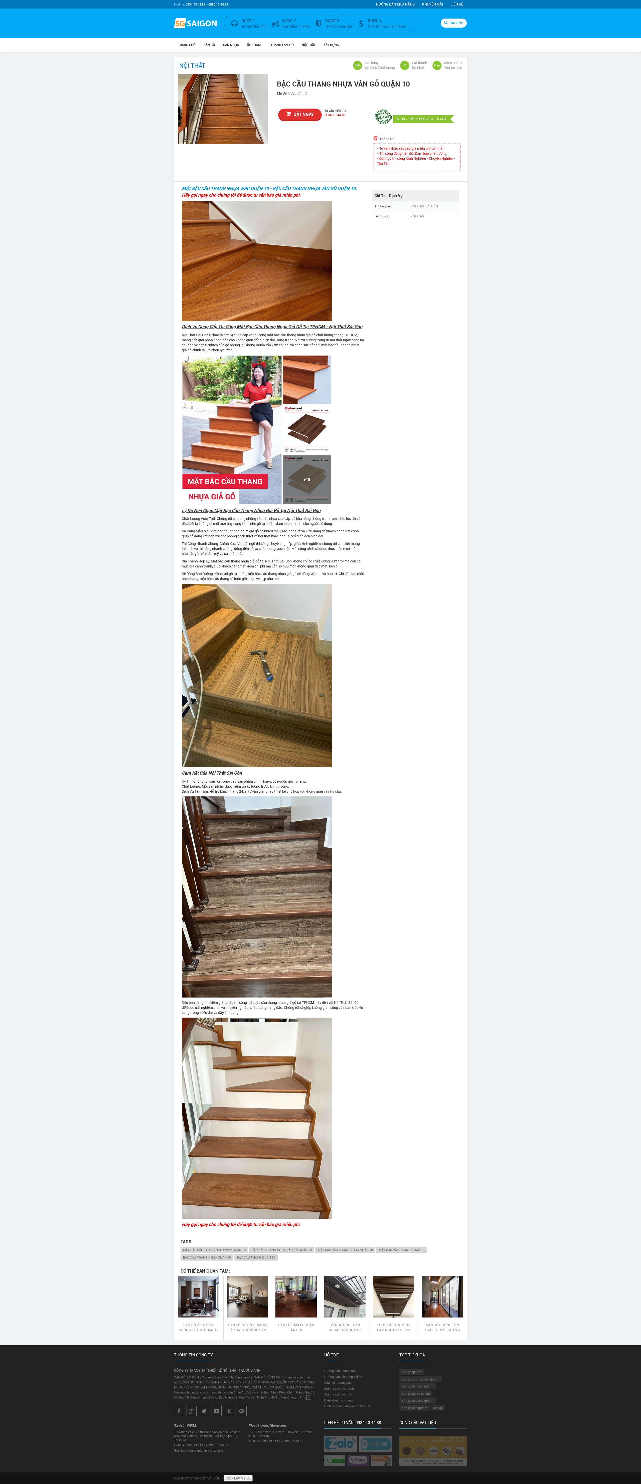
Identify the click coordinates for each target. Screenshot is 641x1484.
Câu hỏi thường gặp (338, 1382)
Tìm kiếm (456, 23)
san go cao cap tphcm (417, 1400)
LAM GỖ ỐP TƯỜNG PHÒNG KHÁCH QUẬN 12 (198, 1327)
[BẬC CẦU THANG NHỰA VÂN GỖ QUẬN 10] (223, 109)
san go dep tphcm (414, 1408)
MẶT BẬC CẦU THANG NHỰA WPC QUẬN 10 (214, 1250)
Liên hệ (456, 4)
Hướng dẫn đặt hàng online (343, 1376)
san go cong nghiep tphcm (420, 1379)
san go (438, 1408)
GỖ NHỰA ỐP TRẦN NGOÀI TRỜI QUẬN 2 (345, 1327)
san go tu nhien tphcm (417, 1386)
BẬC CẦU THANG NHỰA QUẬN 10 (207, 1257)
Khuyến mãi (432, 4)
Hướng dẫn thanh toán (340, 1370)
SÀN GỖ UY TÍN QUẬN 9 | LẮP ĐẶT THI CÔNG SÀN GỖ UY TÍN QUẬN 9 (247, 1328)
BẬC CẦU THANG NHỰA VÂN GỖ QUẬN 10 (282, 1250)
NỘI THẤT (308, 45)
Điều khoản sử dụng (338, 1400)
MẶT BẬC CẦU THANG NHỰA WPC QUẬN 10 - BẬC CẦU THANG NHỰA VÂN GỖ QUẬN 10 (269, 188)
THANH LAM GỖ (282, 45)
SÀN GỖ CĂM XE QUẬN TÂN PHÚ (296, 1327)
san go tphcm (411, 1372)
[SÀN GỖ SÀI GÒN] (195, 24)
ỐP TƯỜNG (255, 45)
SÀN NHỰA (231, 45)
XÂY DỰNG (331, 45)
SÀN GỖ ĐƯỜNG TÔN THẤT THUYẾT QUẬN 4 (442, 1327)
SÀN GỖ (209, 45)
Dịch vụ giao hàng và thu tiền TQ (347, 1406)
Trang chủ (187, 45)
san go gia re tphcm (416, 1393)
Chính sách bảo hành (339, 1388)
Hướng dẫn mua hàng (395, 4)
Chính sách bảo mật (338, 1394)
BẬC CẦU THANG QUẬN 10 (256, 1257)
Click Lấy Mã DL (238, 1478)
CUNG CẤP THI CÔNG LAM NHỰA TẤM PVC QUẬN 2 (393, 1328)
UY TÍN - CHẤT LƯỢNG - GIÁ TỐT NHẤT (422, 119)
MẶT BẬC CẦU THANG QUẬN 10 (401, 1250)
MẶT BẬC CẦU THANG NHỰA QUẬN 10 (345, 1250)
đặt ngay (303, 114)
